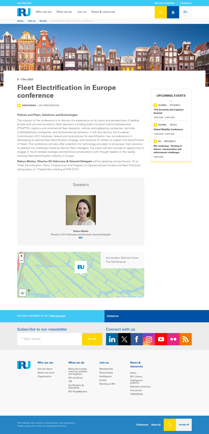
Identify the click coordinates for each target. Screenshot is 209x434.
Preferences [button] (142, 425)
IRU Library (136, 377)
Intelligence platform (136, 381)
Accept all (184, 425)
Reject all (156, 425)
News (133, 373)
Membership (106, 369)
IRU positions (75, 378)
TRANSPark (136, 394)
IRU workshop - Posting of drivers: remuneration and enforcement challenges (168, 149)
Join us (81, 12)
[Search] (161, 12)
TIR (70, 382)
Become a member (165, 3)
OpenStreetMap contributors (135, 297)
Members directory (140, 387)
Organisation (44, 376)
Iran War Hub (24, 3)
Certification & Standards (76, 386)
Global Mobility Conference (168, 130)
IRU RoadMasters (77, 392)
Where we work (45, 373)
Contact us (186, 3)
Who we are (44, 12)
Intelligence (105, 376)
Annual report (44, 369)
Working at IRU (107, 384)
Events (43, 21)
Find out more (57, 316)
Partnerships (106, 373)
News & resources (103, 12)
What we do (64, 12)
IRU (81, 238)
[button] (81, 268)
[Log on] (173, 12)
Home (20, 21)
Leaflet (118, 297)
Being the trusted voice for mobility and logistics (77, 371)
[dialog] (104, 425)
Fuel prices (136, 390)
